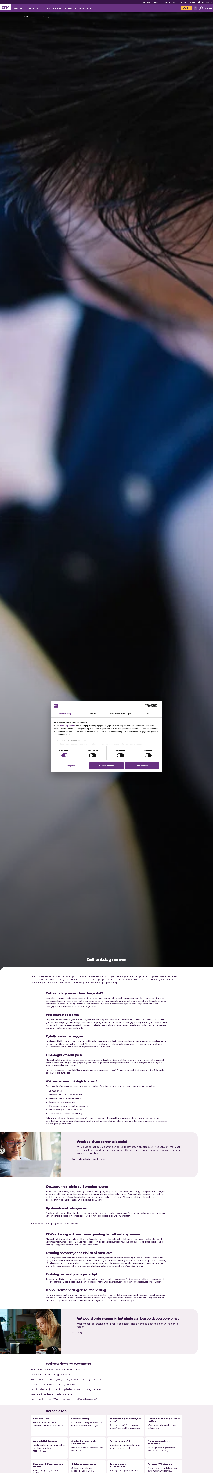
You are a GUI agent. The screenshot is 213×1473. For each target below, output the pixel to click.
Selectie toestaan (106, 766)
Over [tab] (148, 714)
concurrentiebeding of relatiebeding (144, 1294)
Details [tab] (93, 714)
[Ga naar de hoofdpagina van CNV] (5, 7)
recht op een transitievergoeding (108, 1241)
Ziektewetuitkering (56, 1263)
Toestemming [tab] (65, 714)
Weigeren (71, 766)
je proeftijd (58, 1279)
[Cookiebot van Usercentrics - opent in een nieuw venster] (148, 705)
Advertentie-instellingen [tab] (120, 714)
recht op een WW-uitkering (89, 1239)
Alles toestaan (142, 766)
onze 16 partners (67, 726)
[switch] (92, 755)
